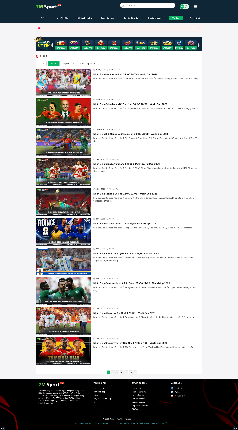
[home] (49, 7)
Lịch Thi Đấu (62, 18)
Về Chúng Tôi (99, 388)
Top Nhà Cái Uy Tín (140, 406)
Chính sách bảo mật (83, 423)
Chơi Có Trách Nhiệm (120, 423)
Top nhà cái (195, 18)
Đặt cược (61, 48)
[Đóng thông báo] (199, 28)
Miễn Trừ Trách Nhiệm (140, 423)
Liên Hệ (96, 395)
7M (42, 18)
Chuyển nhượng (155, 18)
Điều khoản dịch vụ (101, 423)
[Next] (135, 372)
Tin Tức (175, 18)
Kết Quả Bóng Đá (84, 18)
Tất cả (41, 63)
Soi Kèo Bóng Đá (131, 18)
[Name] (123, 6)
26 (131, 372)
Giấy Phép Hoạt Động (102, 399)
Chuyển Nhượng (138, 402)
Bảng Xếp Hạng (107, 18)
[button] (52, 44)
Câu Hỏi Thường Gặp (160, 423)
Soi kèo (53, 63)
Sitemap (97, 402)
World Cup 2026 (87, 63)
